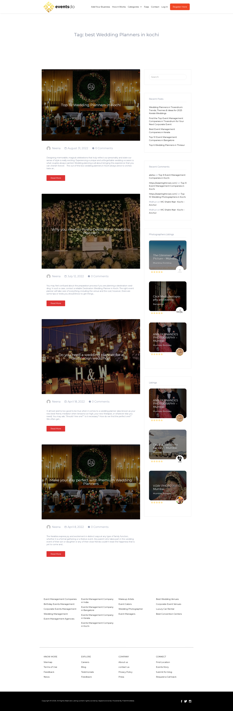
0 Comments (104, 148)
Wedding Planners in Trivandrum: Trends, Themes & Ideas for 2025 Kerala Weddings (166, 110)
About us (123, 662)
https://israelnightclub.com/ (163, 183)
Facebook (181, 701)
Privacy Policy (125, 672)
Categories (133, 7)
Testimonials (87, 672)
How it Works (119, 7)
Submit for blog (164, 672)
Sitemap (48, 662)
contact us (124, 667)
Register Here (180, 7)
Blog (83, 667)
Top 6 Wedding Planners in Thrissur (167, 145)
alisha (152, 175)
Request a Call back (166, 677)
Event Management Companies (60, 599)
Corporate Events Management (60, 609)
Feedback (49, 672)
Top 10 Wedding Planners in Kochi (91, 105)
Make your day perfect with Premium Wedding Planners (91, 482)
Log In (164, 7)
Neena (56, 148)
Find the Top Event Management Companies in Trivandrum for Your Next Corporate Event (166, 121)
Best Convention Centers (169, 614)
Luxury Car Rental (165, 609)
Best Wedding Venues (167, 599)
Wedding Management (56, 614)
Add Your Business (100, 7)
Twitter (185, 701)
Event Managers (127, 614)
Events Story (162, 667)
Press (121, 677)
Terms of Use (50, 667)
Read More (56, 178)
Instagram (190, 701)
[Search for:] (167, 76)
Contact (155, 7)
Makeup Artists (126, 599)
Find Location (163, 662)
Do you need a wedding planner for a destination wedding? (91, 356)
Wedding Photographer (131, 609)
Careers (85, 662)
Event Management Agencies (59, 618)
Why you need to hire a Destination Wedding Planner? (90, 231)
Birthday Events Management (59, 604)
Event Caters (125, 604)
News (46, 677)
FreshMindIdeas (128, 701)
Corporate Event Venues (168, 604)
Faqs (146, 7)
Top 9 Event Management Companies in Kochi (167, 186)
